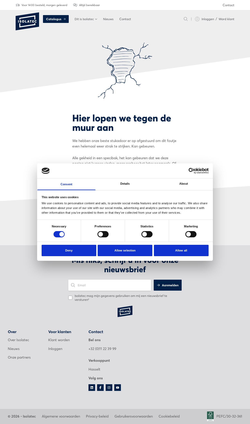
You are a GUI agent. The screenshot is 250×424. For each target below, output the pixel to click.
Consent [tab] (66, 184)
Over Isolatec (18, 340)
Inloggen (208, 19)
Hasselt (94, 369)
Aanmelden (170, 285)
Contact (228, 5)
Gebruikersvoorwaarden (133, 416)
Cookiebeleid (169, 416)
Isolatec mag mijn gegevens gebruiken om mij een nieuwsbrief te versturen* (121, 298)
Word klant (226, 19)
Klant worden (59, 340)
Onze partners (19, 357)
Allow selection (125, 250)
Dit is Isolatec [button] (84, 19)
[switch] (103, 234)
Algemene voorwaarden (61, 416)
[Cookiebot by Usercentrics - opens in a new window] (191, 171)
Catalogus (53, 19)
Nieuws (108, 19)
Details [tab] (125, 183)
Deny (68, 250)
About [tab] (183, 183)
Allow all (181, 250)
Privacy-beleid (97, 416)
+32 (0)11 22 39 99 (102, 348)
